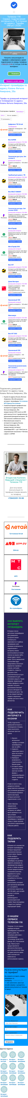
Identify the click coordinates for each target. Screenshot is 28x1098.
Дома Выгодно (13, 281)
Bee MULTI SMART (14, 192)
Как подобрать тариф (14, 838)
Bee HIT (11, 265)
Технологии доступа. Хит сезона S (17, 157)
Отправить (9, 1042)
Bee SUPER (12, 140)
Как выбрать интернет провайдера (15, 624)
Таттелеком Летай (16, 534)
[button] (14, 12)
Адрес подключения (11, 1033)
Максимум (12, 315)
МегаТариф (12, 228)
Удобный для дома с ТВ (16, 175)
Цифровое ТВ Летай (15, 124)
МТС (5, 403)
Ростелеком (16, 403)
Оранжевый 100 (14, 300)
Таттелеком (23, 401)
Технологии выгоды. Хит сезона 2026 (17, 209)
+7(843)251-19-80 (7, 64)
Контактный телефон (11, 1027)
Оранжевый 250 (14, 350)
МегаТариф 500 (14, 246)
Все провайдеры (16, 608)
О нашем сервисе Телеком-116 (15, 919)
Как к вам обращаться (11, 1021)
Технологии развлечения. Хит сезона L (17, 366)
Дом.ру (9, 403)
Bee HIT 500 (12, 333)
